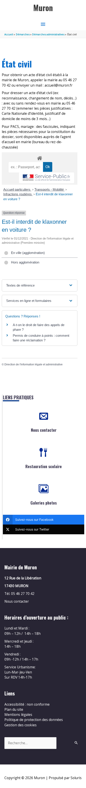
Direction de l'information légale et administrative (33, 364)
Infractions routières (18, 194)
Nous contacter (43, 430)
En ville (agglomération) (27, 253)
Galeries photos (43, 503)
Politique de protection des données (33, 719)
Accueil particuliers (17, 189)
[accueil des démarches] (39, 157)
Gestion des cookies (20, 725)
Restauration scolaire (43, 466)
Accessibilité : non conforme (27, 704)
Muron (43, 7)
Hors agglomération (24, 262)
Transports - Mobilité (49, 189)
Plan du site (13, 709)
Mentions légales (18, 714)
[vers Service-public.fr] (46, 177)
